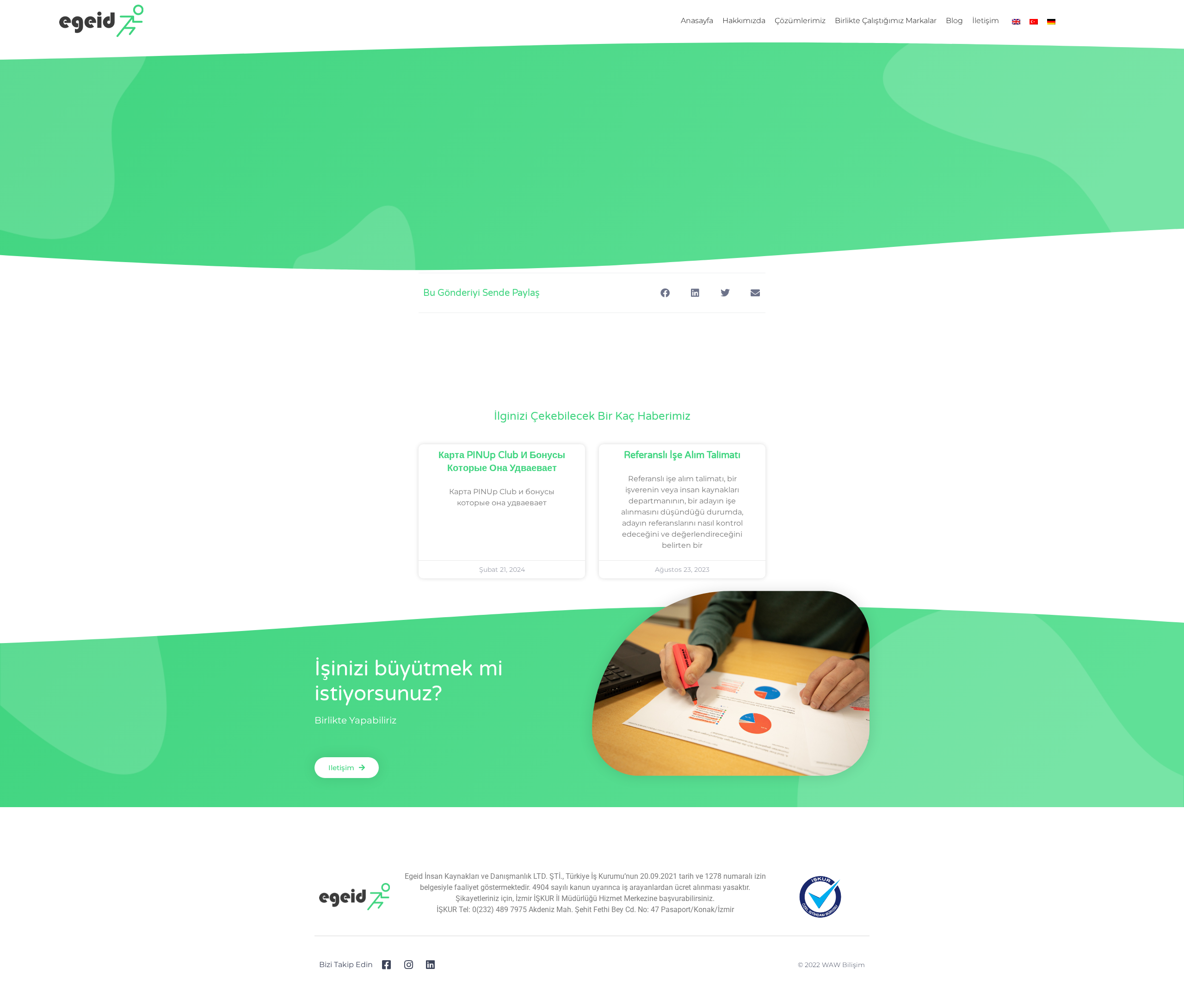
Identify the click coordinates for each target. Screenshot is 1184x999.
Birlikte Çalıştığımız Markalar (886, 20)
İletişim (985, 20)
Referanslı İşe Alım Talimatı (682, 455)
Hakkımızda (743, 20)
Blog (954, 20)
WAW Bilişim (843, 965)
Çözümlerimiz (800, 20)
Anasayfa (697, 20)
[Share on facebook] (664, 292)
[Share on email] (755, 292)
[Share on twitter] (725, 292)
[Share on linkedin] (694, 292)
